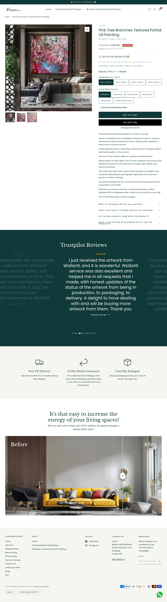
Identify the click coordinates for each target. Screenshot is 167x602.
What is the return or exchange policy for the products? (125, 223)
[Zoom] (87, 29)
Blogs (7, 571)
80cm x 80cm (121, 82)
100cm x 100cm (137, 82)
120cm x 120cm (154, 82)
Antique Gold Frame (124, 100)
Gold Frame (118, 94)
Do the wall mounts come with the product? (124, 216)
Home (48, 9)
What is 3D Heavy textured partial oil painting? (126, 210)
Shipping (102, 49)
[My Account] (154, 9)
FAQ (7, 575)
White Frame (106, 100)
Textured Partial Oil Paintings (68, 9)
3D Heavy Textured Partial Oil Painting (103, 9)
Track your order (12, 567)
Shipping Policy (12, 548)
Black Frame (132, 94)
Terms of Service (13, 560)
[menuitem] (48, 9)
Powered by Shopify (41, 586)
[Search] (149, 9)
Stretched (105, 94)
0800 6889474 (118, 559)
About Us (9, 545)
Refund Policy (11, 552)
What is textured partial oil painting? (121, 204)
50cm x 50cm (106, 82)
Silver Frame (147, 94)
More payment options (130, 128)
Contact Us (10, 563)
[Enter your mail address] (159, 561)
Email (141, 556)
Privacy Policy (11, 556)
